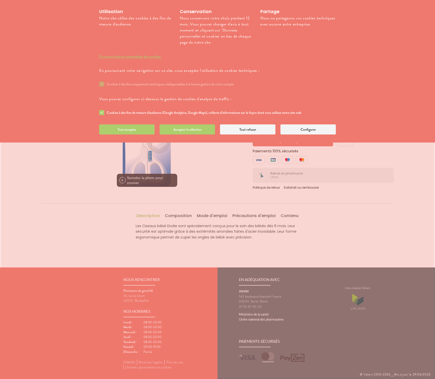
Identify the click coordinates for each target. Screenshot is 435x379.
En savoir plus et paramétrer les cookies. (130, 56)
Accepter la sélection (187, 129)
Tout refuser (247, 129)
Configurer (308, 129)
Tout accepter (127, 129)
